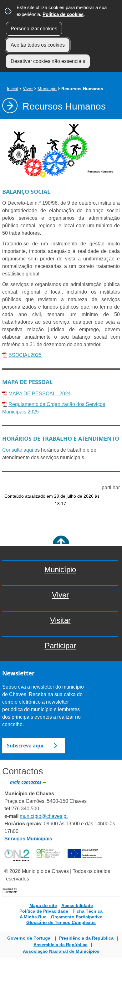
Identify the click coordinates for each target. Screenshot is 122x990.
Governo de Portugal (29, 938)
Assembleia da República (60, 944)
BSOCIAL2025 (25, 355)
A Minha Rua (33, 916)
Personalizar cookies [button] (34, 28)
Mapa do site (43, 905)
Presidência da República (86, 938)
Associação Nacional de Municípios (61, 951)
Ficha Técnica (88, 911)
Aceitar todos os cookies (38, 45)
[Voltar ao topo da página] (61, 544)
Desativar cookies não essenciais (48, 61)
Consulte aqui (17, 450)
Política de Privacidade (43, 911)
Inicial (12, 88)
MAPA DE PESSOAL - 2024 (39, 393)
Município (47, 88)
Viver (28, 88)
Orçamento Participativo (77, 916)
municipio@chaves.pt (44, 816)
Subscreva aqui (25, 745)
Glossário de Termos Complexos (61, 922)
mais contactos (26, 782)
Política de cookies (63, 14)
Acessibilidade (77, 905)
